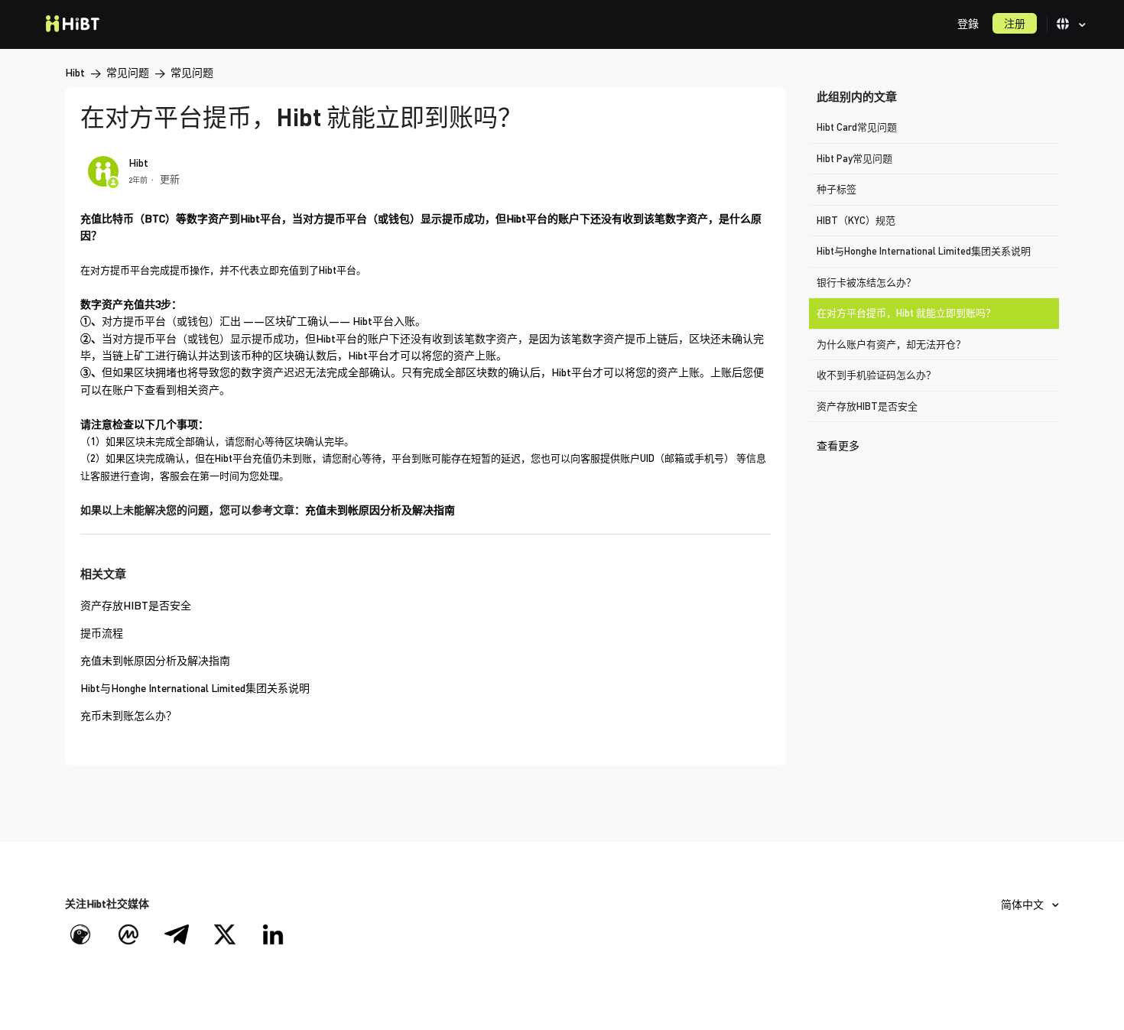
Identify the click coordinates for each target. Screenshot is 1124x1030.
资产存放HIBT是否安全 (867, 406)
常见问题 (127, 72)
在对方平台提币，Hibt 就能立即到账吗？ (906, 313)
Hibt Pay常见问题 (854, 158)
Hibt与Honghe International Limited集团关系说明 (924, 251)
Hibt (75, 72)
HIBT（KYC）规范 (856, 220)
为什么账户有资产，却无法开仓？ (891, 344)
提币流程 (101, 632)
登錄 (968, 23)
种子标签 (836, 189)
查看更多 (838, 445)
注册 (1014, 23)
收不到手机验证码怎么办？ (876, 375)
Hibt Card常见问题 (857, 127)
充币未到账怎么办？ (128, 715)
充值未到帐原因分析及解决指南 (380, 509)
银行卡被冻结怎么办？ (866, 282)
